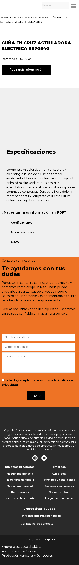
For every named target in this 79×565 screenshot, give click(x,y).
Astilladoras (41, 17)
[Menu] (73, 6)
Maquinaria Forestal (21, 17)
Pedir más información (26, 69)
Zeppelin (4, 17)
